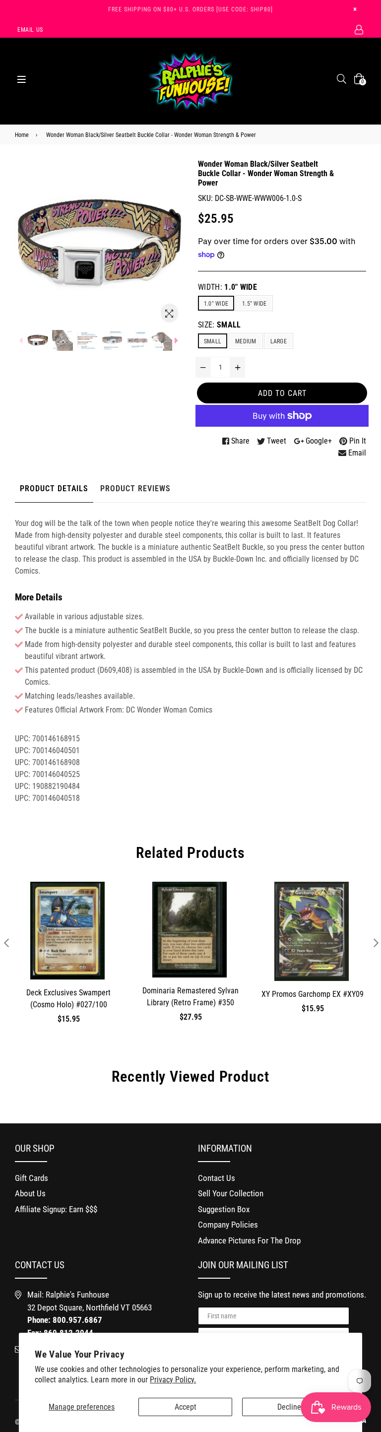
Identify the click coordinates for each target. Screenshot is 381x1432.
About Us (30, 1193)
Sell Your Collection (230, 1193)
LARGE (278, 341)
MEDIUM (245, 341)
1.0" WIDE (216, 303)
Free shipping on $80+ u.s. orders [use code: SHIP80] (190, 9)
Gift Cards (31, 1178)
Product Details (54, 488)
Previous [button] (6, 942)
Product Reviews (135, 488)
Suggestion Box (224, 1209)
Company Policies (228, 1225)
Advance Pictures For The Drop (249, 1240)
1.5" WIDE (254, 303)
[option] (37, 340)
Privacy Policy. (173, 1379)
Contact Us (216, 1178)
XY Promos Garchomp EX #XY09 (312, 994)
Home (22, 134)
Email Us (30, 29)
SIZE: (219, 324)
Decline (289, 1407)
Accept (185, 1407)
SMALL (212, 341)
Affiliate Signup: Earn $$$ (56, 1209)
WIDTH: (227, 287)
